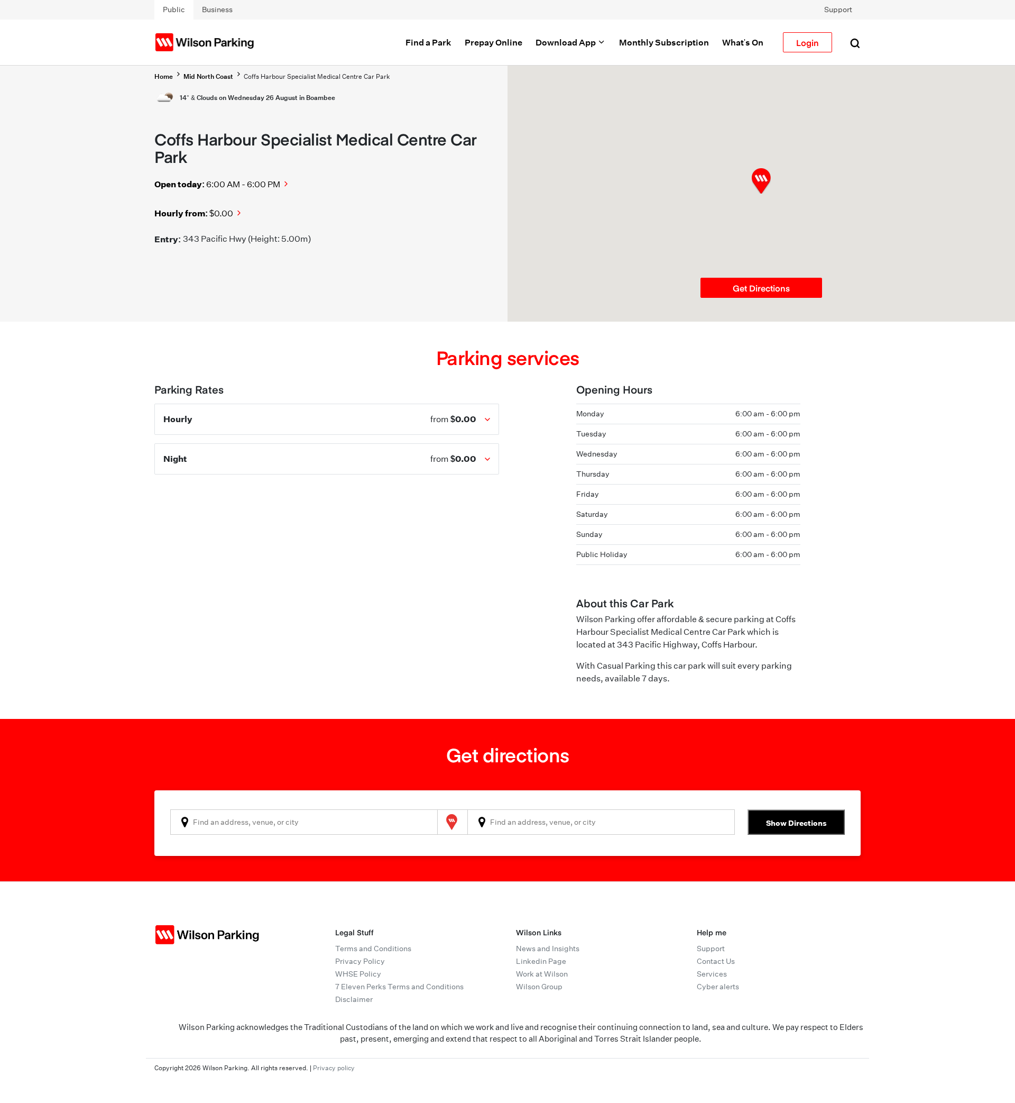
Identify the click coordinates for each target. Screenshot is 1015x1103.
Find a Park (428, 42)
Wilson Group (539, 986)
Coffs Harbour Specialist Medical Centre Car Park (317, 76)
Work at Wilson (542, 974)
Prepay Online (493, 42)
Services (712, 974)
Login (807, 42)
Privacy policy (334, 1068)
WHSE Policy (358, 974)
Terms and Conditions (373, 948)
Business (217, 9)
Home (163, 76)
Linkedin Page (541, 961)
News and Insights (547, 948)
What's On (742, 42)
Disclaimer (354, 999)
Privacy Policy (360, 961)
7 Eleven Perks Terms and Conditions (399, 986)
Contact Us (716, 961)
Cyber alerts (718, 986)
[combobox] (304, 822)
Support (838, 9)
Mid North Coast (208, 76)
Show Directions (796, 822)
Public (174, 9)
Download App (566, 42)
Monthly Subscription (664, 42)
